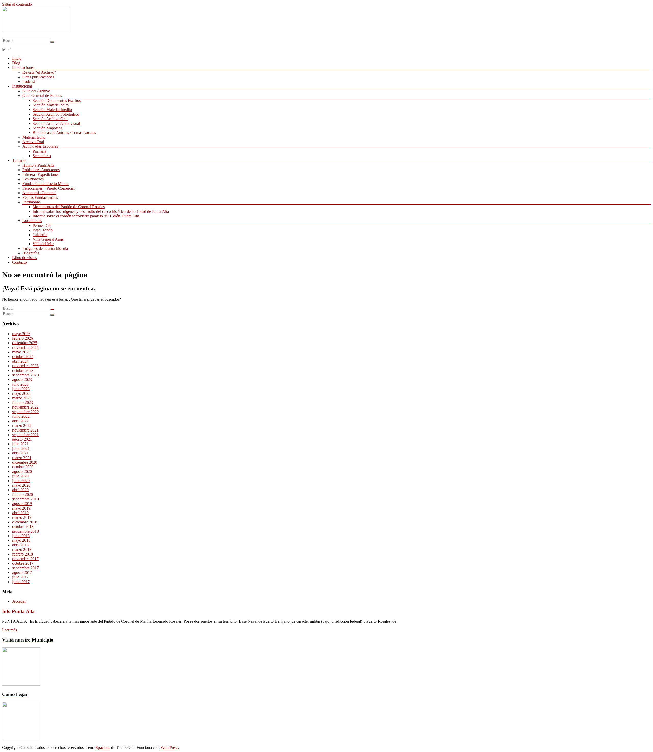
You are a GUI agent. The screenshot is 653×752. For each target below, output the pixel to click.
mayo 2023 (21, 393)
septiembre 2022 (25, 412)
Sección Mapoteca (47, 128)
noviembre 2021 (25, 430)
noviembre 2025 (25, 347)
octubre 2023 (22, 370)
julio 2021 (20, 444)
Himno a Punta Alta (38, 165)
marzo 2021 (21, 457)
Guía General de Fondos (42, 95)
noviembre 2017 (25, 559)
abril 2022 (20, 421)
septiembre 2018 (25, 531)
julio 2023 (20, 384)
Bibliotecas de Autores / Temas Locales (64, 132)
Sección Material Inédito (52, 109)
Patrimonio (31, 202)
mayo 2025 (21, 352)
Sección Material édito (51, 105)
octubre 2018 (22, 526)
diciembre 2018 (24, 522)
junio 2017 (21, 582)
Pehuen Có (42, 225)
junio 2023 (21, 389)
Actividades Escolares (40, 146)
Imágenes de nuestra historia (45, 248)
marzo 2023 (21, 398)
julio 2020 (20, 476)
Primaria (39, 151)
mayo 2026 (21, 333)
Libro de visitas (24, 257)
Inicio (16, 58)
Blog (16, 63)
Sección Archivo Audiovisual (56, 123)
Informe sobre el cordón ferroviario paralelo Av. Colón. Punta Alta (86, 216)
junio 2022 (21, 416)
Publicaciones (23, 67)
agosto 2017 (22, 572)
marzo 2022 (21, 425)
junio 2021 (21, 448)
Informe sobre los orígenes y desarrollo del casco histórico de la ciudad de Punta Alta (101, 211)
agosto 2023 (22, 379)
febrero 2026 (22, 338)
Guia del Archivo (36, 91)
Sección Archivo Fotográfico (56, 114)
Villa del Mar (43, 244)
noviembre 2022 (25, 407)
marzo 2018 (21, 549)
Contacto (19, 262)
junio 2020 (21, 480)
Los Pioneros (33, 179)
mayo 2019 (21, 508)
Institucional (22, 86)
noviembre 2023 (25, 366)
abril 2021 (20, 453)
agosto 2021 (22, 439)
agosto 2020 (22, 471)
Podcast (28, 81)
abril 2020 (20, 490)
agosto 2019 (22, 503)
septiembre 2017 (25, 568)
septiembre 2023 (25, 375)
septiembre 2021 (25, 435)
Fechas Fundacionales (40, 197)
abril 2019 (20, 513)
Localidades (32, 220)
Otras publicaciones (38, 77)
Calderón (40, 234)
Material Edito (33, 137)
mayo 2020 (21, 485)
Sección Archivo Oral (50, 119)
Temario (19, 160)
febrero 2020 (22, 494)
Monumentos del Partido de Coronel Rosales (69, 207)
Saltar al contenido (17, 4)
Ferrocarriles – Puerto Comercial (48, 188)
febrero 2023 (22, 402)
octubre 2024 (22, 356)
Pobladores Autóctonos (41, 170)
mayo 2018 (21, 540)
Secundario (42, 156)
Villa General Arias (48, 239)
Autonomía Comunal (39, 193)
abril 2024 (20, 361)
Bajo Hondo (43, 230)
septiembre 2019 (25, 499)
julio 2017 (20, 577)
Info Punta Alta (18, 611)
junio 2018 (21, 536)
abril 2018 (20, 545)
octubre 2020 (22, 467)
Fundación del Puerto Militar (45, 183)
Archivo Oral (33, 142)
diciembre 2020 (24, 462)
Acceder (19, 601)
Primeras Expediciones (40, 174)
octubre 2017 (22, 563)
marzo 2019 (21, 517)
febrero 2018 (22, 554)
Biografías (30, 253)
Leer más (9, 630)
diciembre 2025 (24, 343)
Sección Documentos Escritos (57, 100)
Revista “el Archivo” (39, 72)
